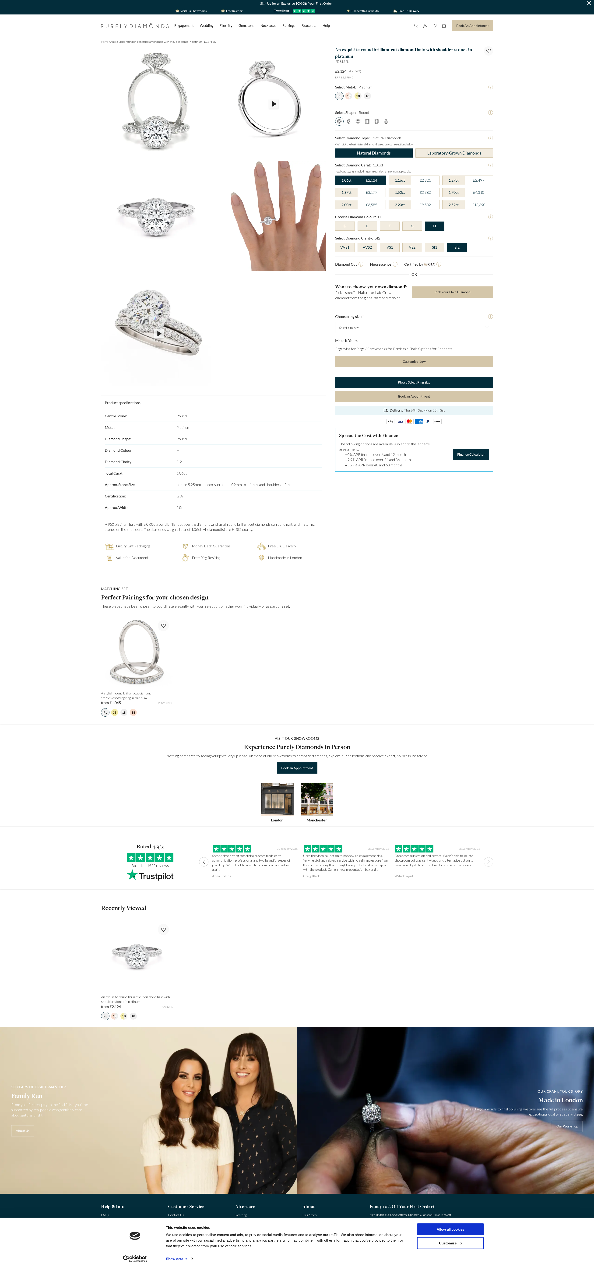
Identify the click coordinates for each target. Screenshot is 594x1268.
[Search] (416, 25)
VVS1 (344, 247)
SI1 (434, 247)
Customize (448, 1243)
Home (105, 41)
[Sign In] (425, 25)
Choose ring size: (349, 316)
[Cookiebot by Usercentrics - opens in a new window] (134, 1258)
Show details (176, 1259)
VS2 (412, 247)
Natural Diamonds (374, 153)
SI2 (457, 247)
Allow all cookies (450, 1229)
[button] (589, 3)
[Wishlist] (434, 25)
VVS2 (367, 247)
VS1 (390, 247)
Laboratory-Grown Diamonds (454, 153)
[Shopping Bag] (444, 25)
